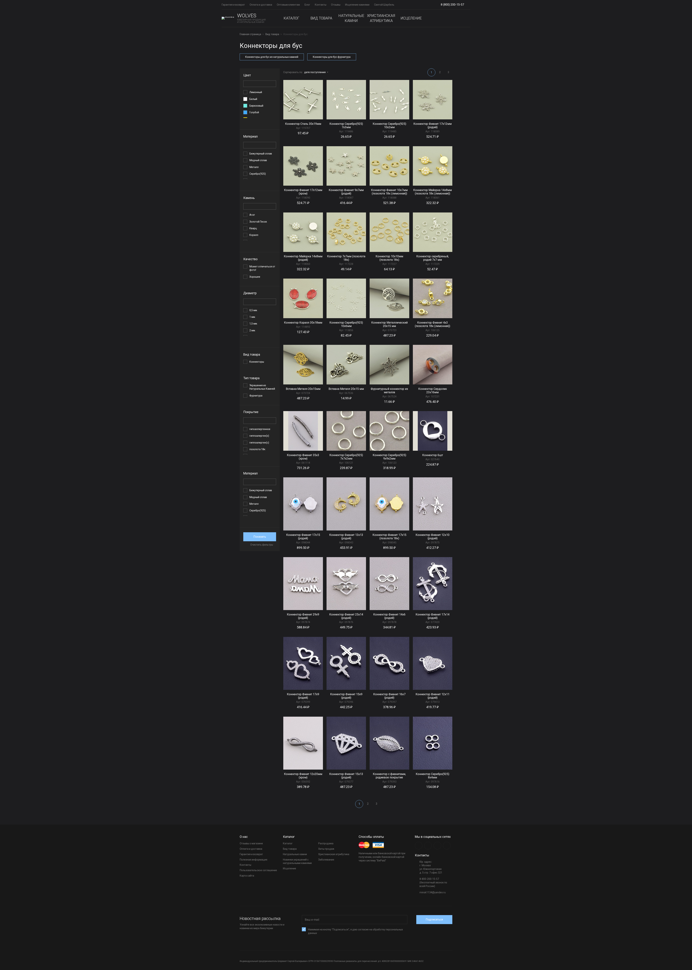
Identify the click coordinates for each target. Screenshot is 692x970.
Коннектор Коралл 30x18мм (303, 322)
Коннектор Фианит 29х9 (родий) (303, 616)
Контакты (320, 4)
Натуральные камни (351, 18)
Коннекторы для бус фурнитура (332, 56)
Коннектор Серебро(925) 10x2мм (389, 125)
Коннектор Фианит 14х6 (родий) (389, 616)
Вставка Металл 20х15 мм (346, 389)
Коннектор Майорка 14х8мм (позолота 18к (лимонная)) (432, 191)
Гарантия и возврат (233, 4)
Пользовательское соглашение (258, 870)
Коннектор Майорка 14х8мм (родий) (303, 258)
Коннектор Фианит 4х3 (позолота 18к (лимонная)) (432, 324)
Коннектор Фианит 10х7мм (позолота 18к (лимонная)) (389, 191)
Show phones (466, 4)
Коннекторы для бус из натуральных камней (271, 56)
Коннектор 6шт (432, 455)
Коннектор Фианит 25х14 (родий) (346, 616)
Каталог (291, 18)
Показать (259, 536)
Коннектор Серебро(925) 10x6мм (346, 324)
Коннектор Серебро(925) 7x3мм (346, 125)
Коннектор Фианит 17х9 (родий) (303, 696)
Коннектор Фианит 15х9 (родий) (346, 696)
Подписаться (434, 919)
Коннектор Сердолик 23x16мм (432, 390)
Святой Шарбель (384, 4)
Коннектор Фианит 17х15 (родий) (303, 536)
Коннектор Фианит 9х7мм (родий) (346, 191)
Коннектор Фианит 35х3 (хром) (303, 456)
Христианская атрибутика (381, 18)
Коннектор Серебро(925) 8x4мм (432, 775)
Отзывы (335, 4)
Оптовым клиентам (288, 4)
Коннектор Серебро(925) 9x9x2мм (389, 456)
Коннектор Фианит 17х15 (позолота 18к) (389, 536)
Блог (307, 4)
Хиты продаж (326, 848)
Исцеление (411, 18)
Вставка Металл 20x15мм (303, 389)
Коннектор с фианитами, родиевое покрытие (389, 775)
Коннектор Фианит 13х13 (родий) (346, 536)
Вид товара (321, 18)
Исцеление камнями (357, 4)
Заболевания (326, 859)
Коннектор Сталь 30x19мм (303, 124)
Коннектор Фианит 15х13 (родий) (346, 775)
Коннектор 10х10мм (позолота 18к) (389, 258)
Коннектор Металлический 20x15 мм (389, 324)
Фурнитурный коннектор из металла (389, 390)
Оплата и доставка (261, 4)
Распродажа (325, 843)
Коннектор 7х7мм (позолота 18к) (346, 258)
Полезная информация (253, 859)
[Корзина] (467, 18)
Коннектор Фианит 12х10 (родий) (432, 536)
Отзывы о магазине (251, 843)
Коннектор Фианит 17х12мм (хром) (303, 191)
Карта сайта (247, 875)
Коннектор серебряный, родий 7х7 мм (432, 258)
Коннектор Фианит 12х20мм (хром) (303, 775)
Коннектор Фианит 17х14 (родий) (432, 616)
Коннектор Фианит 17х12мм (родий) (432, 125)
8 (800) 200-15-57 (452, 4)
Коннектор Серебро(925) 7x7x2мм (346, 456)
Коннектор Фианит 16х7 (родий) (389, 696)
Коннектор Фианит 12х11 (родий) (432, 696)
